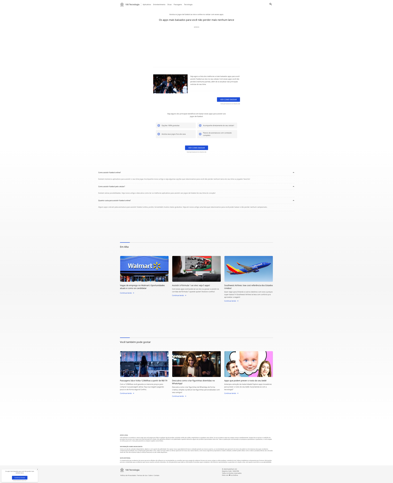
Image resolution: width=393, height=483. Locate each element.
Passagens (178, 4)
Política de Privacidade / (128, 475)
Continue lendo (19, 478)
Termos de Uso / (143, 475)
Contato (156, 475)
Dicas (169, 4)
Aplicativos (147, 4)
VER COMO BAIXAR (228, 99)
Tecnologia (188, 4)
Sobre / (151, 475)
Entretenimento (159, 4)
